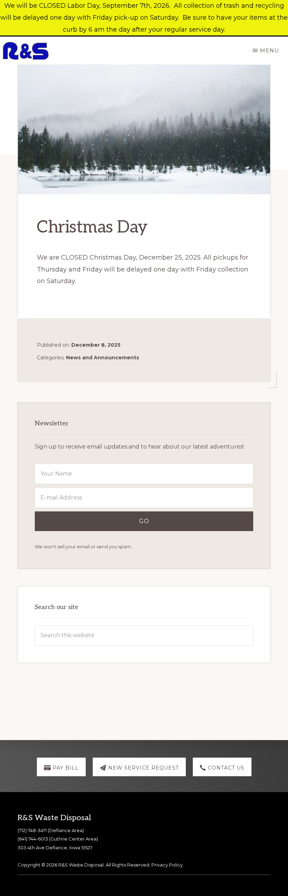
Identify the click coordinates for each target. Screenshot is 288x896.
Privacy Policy (167, 865)
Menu (269, 50)
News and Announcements (102, 357)
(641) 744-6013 (33, 839)
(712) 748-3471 (32, 830)
